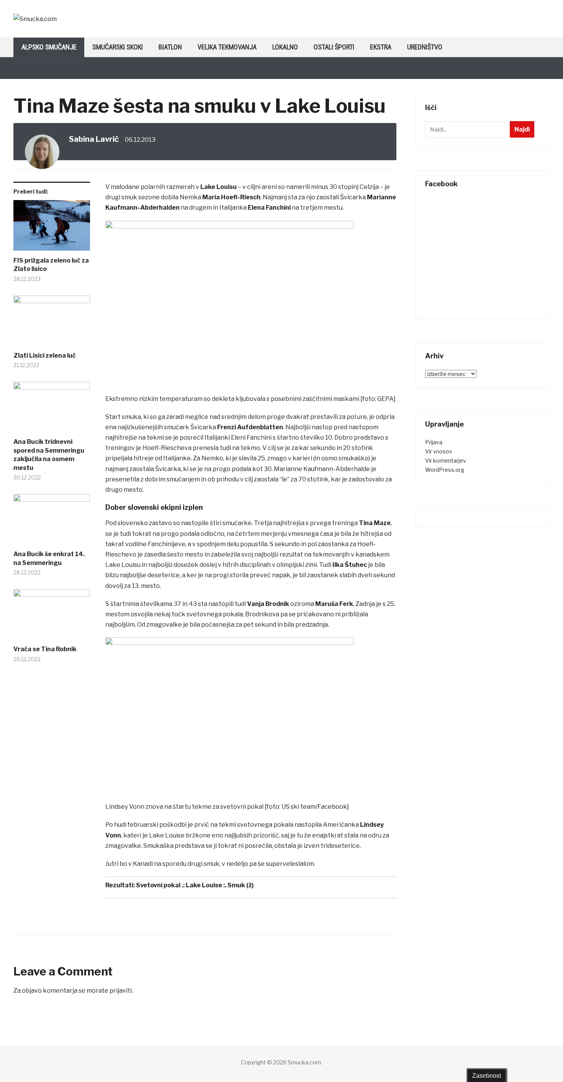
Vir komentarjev (445, 460)
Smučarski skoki (117, 47)
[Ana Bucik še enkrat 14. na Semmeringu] (51, 522)
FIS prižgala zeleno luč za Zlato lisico (51, 265)
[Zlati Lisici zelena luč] (51, 323)
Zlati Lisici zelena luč (44, 355)
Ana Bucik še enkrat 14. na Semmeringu (49, 558)
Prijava (433, 442)
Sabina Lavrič (94, 139)
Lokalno (285, 47)
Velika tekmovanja (227, 47)
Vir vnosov (438, 451)
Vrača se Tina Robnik (45, 649)
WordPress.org (444, 469)
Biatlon (170, 47)
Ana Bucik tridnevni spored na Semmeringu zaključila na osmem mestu (48, 454)
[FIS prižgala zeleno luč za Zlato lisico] (51, 228)
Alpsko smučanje (49, 47)
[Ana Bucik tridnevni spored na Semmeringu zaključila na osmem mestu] (51, 410)
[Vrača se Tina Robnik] (51, 617)
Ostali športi (334, 47)
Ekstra (380, 47)
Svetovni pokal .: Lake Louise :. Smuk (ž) (195, 885)
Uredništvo (424, 47)
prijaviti (121, 990)
